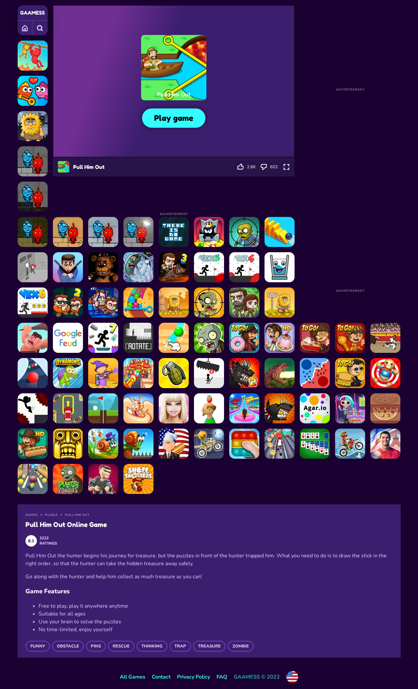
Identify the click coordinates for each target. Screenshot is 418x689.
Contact (161, 677)
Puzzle (51, 515)
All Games (132, 677)
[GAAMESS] (32, 13)
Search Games (40, 27)
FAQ (222, 677)
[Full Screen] (286, 167)
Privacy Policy (193, 677)
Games (25, 27)
